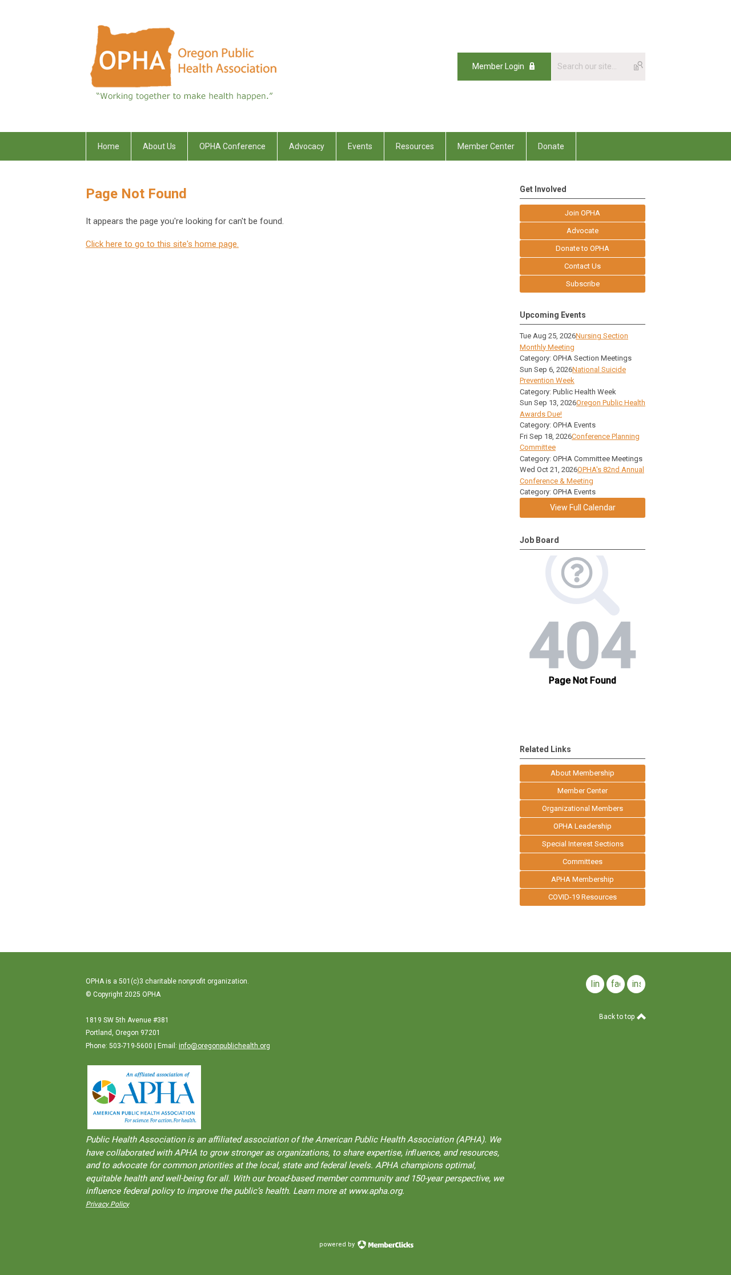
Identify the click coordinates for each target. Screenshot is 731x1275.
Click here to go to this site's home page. (162, 244)
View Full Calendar (583, 507)
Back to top (617, 1017)
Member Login (498, 66)
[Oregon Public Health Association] (186, 106)
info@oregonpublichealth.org (224, 1046)
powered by (337, 1244)
